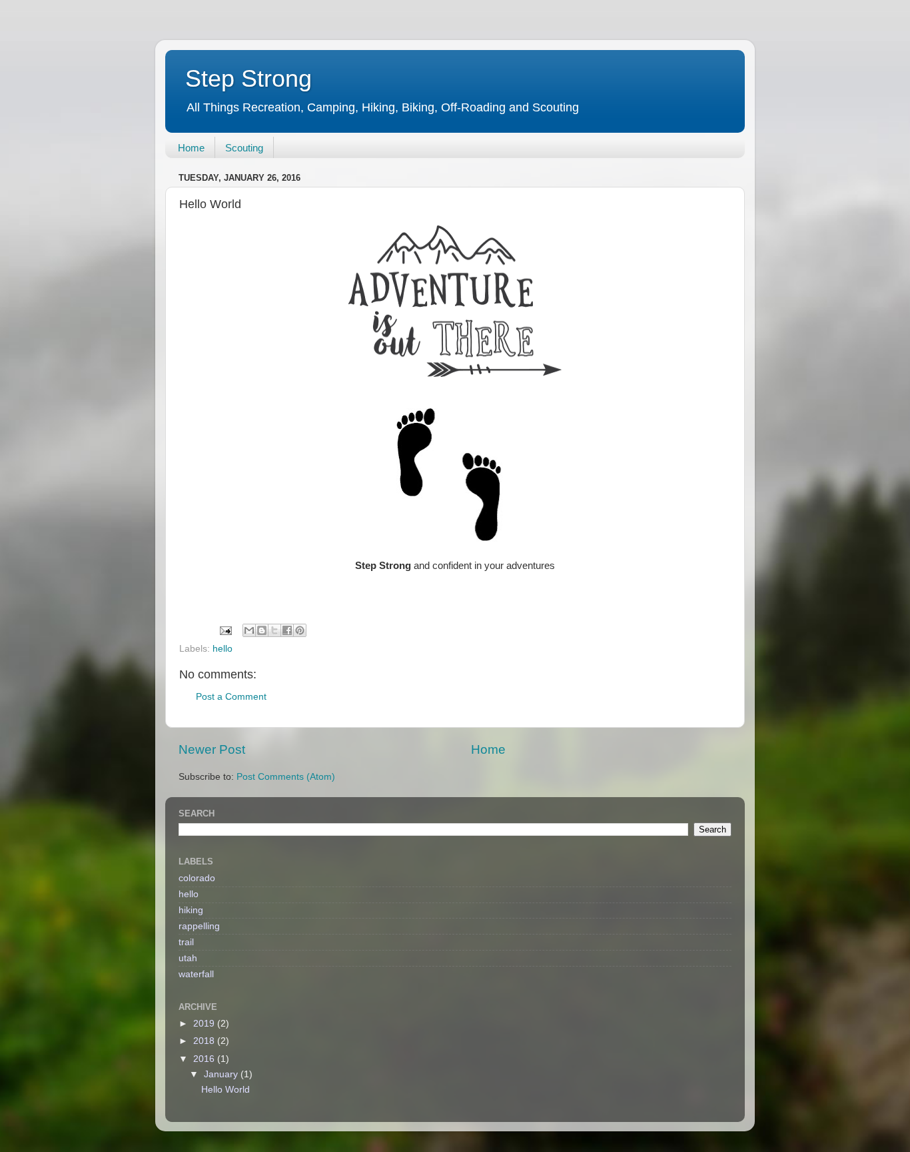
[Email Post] (224, 630)
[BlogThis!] (261, 630)
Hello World (225, 1090)
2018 (205, 1041)
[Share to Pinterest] (299, 630)
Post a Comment (231, 697)
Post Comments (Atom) (285, 777)
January (222, 1074)
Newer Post (212, 749)
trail (186, 942)
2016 (205, 1059)
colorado (197, 878)
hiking (191, 910)
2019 (205, 1024)
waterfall (196, 974)
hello (222, 649)
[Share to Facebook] (287, 630)
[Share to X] (274, 630)
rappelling (199, 926)
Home (191, 147)
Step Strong (248, 78)
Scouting (244, 147)
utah (188, 958)
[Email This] (249, 630)
